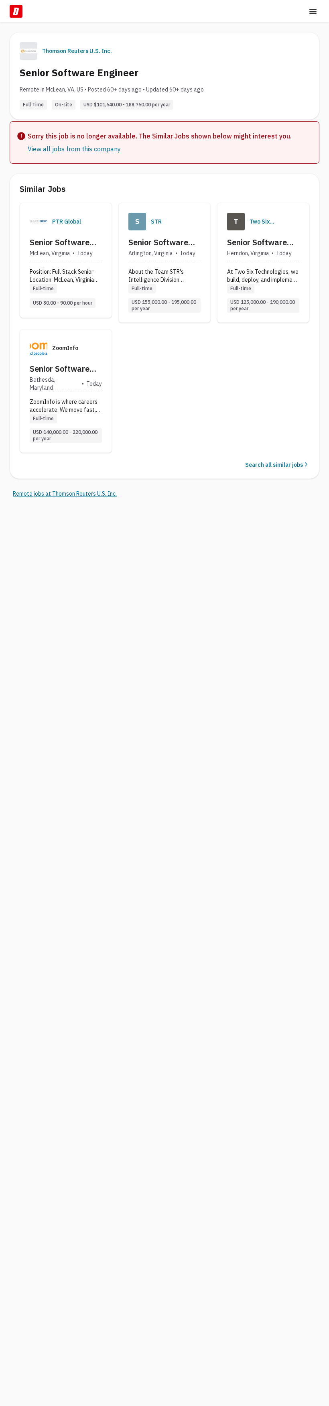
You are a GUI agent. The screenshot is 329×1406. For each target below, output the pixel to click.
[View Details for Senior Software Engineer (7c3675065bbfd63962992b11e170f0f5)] (66, 391)
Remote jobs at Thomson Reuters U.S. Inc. (65, 493)
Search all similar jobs (274, 464)
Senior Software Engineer (59, 242)
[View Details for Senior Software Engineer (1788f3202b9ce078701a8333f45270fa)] (263, 262)
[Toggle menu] (313, 11)
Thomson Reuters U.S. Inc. (77, 51)
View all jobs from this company (74, 149)
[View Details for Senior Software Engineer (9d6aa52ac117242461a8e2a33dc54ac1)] (66, 260)
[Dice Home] (16, 11)
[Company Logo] (38, 221)
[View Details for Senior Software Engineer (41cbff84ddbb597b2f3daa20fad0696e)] (164, 262)
